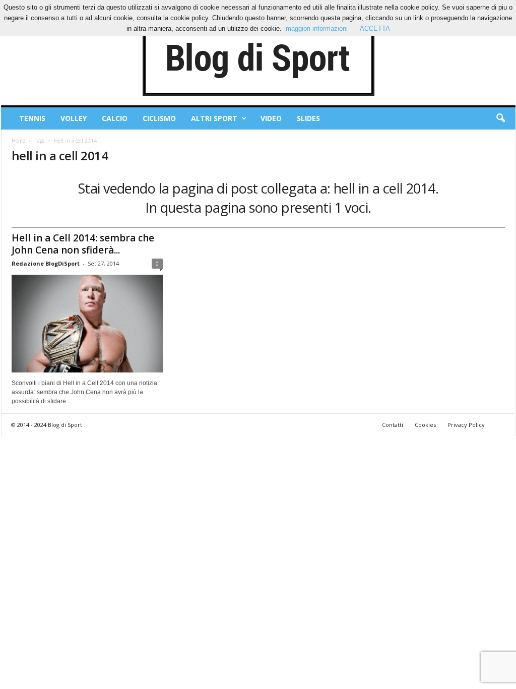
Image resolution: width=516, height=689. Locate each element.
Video (271, 118)
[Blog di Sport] (258, 60)
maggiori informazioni (317, 28)
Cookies (425, 424)
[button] (500, 118)
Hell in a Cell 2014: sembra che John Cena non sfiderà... (83, 244)
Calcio (114, 118)
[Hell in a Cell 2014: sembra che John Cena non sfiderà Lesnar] (87, 323)
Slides (308, 118)
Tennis (32, 118)
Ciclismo (159, 118)
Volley (73, 118)
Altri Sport (214, 118)
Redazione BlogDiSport (46, 263)
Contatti (392, 424)
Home (18, 140)
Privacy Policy (466, 424)
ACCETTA (375, 28)
